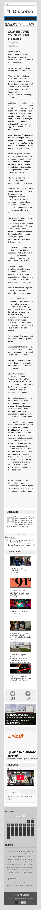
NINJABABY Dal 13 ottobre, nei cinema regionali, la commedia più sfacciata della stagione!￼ (20, 636)
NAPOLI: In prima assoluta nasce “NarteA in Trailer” (21, 540)
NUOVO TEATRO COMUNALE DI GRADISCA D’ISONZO (20, 571)
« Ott (8, 840)
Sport (14, 45)
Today (13, 792)
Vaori (24, 895)
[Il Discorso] (20, 11)
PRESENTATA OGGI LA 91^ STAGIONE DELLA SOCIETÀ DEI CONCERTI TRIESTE (20, 593)
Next (33, 715)
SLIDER (10, 45)
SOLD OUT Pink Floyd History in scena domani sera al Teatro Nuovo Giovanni (20, 678)
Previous (7, 715)
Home (7, 23)
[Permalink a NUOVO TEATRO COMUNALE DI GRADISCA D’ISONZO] (20, 566)
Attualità (13, 23)
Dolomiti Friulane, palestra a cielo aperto (19, 545)
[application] (20, 778)
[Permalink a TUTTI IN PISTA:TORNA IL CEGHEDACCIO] (20, 609)
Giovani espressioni (19, 44)
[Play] (8, 784)
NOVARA (27, 44)
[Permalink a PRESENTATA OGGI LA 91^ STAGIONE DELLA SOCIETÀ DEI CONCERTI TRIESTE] (20, 587)
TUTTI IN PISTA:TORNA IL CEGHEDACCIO (19, 613)
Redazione (16, 42)
